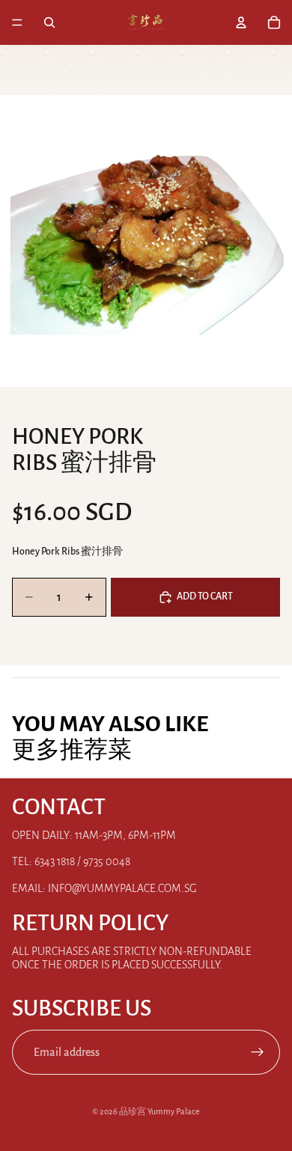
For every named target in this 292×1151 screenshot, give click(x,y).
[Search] (49, 22)
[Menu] (17, 22)
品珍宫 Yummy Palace (159, 1111)
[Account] (241, 22)
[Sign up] (257, 1052)
